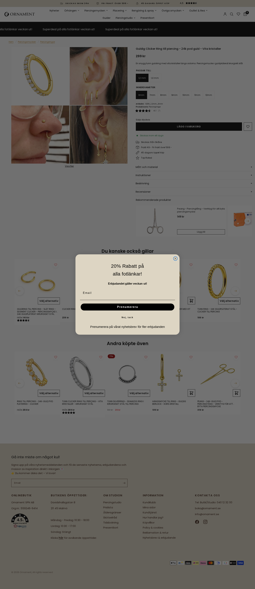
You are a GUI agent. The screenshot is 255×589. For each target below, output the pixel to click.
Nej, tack (127, 317)
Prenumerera (127, 306)
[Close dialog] (175, 258)
